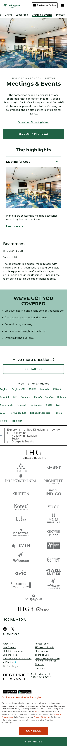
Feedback (40, 668)
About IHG (8, 643)
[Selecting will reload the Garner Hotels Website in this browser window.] (53, 558)
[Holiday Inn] (11, 6)
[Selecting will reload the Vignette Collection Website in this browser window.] (53, 479)
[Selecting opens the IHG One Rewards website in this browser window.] (33, 609)
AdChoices (8, 662)
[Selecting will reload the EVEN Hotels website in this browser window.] (21, 545)
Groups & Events (42, 14)
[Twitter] (13, 629)
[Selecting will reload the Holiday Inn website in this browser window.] (21, 558)
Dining (8, 14)
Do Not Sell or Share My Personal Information (47, 659)
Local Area (21, 14)
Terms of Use (42, 654)
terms (38, 711)
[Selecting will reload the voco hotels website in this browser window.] (53, 506)
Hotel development (13, 651)
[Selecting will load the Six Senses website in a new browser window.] (21, 466)
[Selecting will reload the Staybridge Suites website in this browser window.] (21, 585)
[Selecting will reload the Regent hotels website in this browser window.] (53, 466)
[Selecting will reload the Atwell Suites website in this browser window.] (53, 571)
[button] (62, 5)
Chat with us (41, 651)
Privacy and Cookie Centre (17, 658)
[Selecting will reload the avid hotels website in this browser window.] (21, 571)
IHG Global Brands (44, 647)
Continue (33, 730)
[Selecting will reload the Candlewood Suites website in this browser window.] (33, 598)
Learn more (13, 226)
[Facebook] (5, 629)
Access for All (42, 643)
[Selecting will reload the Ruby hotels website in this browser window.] (21, 519)
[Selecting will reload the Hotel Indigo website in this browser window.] (53, 493)
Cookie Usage (10, 666)
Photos (60, 14)
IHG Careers (9, 647)
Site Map (39, 664)
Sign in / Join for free (46, 5)
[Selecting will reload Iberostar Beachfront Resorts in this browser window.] (21, 532)
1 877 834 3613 (41, 677)
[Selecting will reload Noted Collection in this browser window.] (21, 506)
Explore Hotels (11, 654)
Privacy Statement (42, 716)
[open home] (2, 435)
